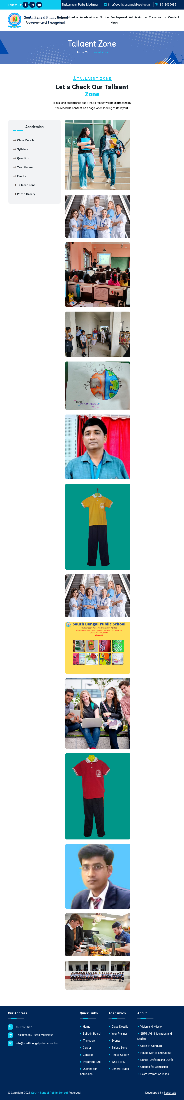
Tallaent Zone (26, 185)
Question (23, 158)
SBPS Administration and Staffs (154, 1036)
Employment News (119, 20)
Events (21, 176)
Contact (173, 17)
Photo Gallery (26, 194)
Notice (104, 17)
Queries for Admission (88, 1071)
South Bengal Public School (49, 1092)
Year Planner (25, 167)
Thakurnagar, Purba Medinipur (79, 4)
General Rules (120, 1069)
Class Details (25, 140)
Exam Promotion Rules (154, 1074)
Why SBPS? (118, 1062)
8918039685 (167, 4)
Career (86, 1047)
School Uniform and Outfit (156, 1060)
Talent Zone (119, 1047)
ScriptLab (170, 1092)
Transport (156, 17)
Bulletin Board (91, 1033)
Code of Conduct (151, 1046)
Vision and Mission (151, 1026)
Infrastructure (91, 1062)
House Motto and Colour (155, 1053)
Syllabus (22, 149)
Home (61, 17)
